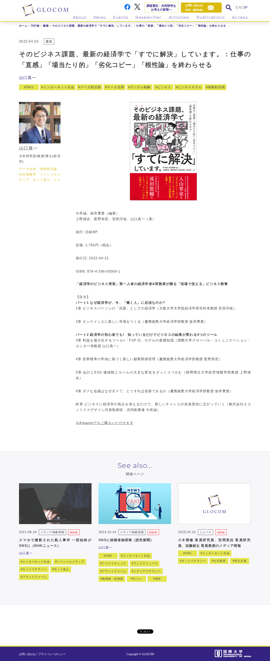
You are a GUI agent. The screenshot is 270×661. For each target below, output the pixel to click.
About (79, 17)
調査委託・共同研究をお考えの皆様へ (161, 7)
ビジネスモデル (190, 87)
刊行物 (35, 25)
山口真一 (27, 77)
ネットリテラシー (35, 569)
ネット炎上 (61, 569)
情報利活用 (216, 87)
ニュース (205, 532)
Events (120, 17)
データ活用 (115, 87)
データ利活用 (90, 87)
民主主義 (241, 560)
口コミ (137, 578)
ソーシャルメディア (70, 561)
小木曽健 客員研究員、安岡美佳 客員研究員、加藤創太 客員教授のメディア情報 (214, 542)
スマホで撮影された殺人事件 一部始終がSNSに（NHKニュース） (55, 542)
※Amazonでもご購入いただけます (105, 423)
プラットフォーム (35, 576)
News (100, 17)
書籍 (46, 25)
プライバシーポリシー (52, 654)
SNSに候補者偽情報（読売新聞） (126, 540)
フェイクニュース (146, 563)
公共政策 (220, 560)
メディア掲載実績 (52, 532)
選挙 (158, 578)
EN (238, 7)
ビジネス (164, 87)
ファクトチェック (114, 563)
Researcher (148, 17)
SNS (30, 87)
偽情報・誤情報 (112, 578)
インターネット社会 (58, 87)
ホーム (23, 25)
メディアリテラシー (147, 571)
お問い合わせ (27, 654)
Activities (179, 17)
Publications (211, 17)
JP (245, 7)
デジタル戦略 (140, 87)
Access (240, 17)
